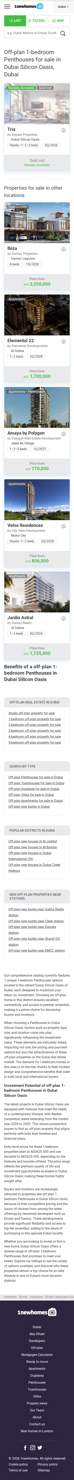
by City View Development (26, 531)
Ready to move (37, 1362)
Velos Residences (25, 525)
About (37, 1417)
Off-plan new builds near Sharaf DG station (34, 942)
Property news (37, 1403)
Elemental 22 (20, 340)
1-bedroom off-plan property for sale (34, 719)
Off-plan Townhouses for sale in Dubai (36, 783)
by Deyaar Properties (22, 135)
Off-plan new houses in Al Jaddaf (32, 841)
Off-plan (37, 1348)
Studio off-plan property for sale (31, 713)
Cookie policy (18, 1464)
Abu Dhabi (37, 1334)
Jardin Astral (20, 617)
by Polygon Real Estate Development (34, 438)
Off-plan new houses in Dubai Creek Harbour (34, 868)
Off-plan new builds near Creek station (36, 921)
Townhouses (37, 1389)
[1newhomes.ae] (37, 1313)
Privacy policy (48, 1464)
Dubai (62, 7)
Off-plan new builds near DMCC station (36, 951)
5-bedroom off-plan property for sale (34, 742)
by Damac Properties (22, 254)
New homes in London (37, 1431)
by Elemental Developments (27, 346)
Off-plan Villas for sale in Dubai (31, 795)
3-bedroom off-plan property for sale (34, 731)
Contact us (37, 1424)
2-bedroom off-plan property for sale (34, 725)
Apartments (37, 1369)
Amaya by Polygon (26, 433)
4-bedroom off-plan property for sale (34, 737)
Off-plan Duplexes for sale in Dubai (33, 789)
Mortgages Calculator (37, 1355)
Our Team (37, 1410)
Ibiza (12, 248)
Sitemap (44, 1470)
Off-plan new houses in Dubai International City (29, 856)
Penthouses (37, 1382)
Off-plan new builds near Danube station (32, 930)
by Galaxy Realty (19, 623)
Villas (37, 1396)
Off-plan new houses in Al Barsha (32, 847)
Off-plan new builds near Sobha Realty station (36, 912)
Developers (37, 1341)
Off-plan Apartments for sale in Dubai (35, 801)
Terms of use (18, 1470)
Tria (11, 129)
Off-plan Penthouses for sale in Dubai (35, 777)
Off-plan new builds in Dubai (29, 807)
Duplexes (37, 1376)
